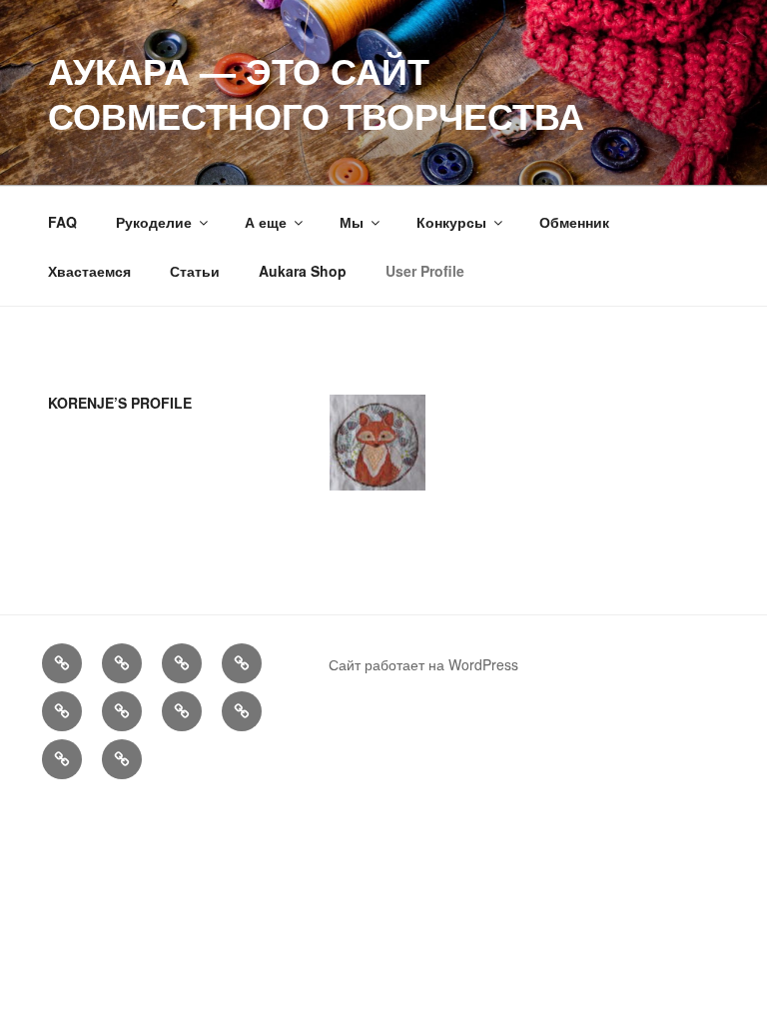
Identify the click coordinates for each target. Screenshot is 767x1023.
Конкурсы (451, 222)
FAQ (62, 222)
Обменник (574, 222)
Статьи (195, 271)
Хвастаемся (89, 271)
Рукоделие (154, 222)
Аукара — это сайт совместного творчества (316, 92)
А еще (266, 222)
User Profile (424, 271)
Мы (352, 222)
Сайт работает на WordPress (423, 664)
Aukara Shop (303, 271)
